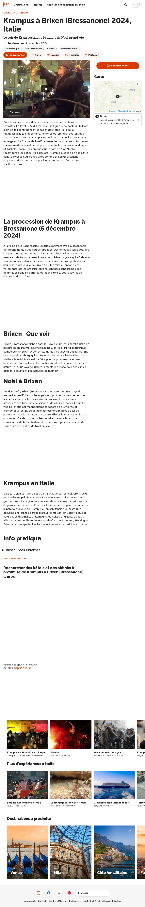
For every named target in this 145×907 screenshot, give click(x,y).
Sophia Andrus (22, 667)
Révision (74, 55)
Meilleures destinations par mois (66, 4)
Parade (51, 49)
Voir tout (15, 112)
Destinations (21, 4)
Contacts (42, 901)
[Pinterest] (69, 893)
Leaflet (113, 111)
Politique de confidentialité (82, 901)
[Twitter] (59, 893)
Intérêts (37, 4)
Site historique (12, 49)
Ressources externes (23, 550)
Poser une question (15, 558)
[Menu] (136, 5)
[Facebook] (48, 893)
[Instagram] (38, 893)
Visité (37, 55)
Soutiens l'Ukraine (58, 901)
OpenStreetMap (125, 111)
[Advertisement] (46, 189)
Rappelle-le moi (120, 66)
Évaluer (55, 55)
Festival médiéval (69, 49)
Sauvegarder (17, 55)
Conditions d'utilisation (109, 901)
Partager (93, 55)
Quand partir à (15, 12)
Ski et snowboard (33, 49)
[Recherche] (126, 5)
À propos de (30, 901)
